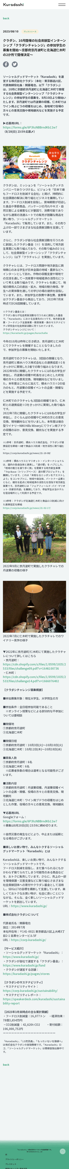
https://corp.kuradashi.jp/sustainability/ (30, 991)
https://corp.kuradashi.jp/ (28, 940)
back (6, 18)
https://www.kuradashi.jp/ (29, 906)
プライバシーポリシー (14, 1159)
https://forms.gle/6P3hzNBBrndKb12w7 (30, 127)
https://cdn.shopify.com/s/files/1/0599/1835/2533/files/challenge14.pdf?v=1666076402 (34, 679)
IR (6, 1154)
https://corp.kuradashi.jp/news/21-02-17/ (27, 508)
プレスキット (10, 1164)
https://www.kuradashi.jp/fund (24, 965)
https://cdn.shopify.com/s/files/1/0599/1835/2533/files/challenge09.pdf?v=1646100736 (34, 666)
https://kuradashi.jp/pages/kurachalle (25, 333)
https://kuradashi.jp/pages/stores (26, 974)
